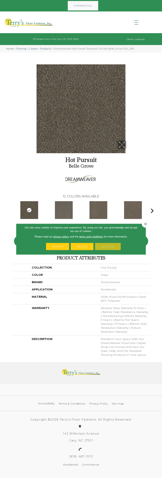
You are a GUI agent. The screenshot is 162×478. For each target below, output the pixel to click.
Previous (10, 210)
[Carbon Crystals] (64, 210)
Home (10, 48)
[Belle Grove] (29, 210)
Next (152, 210)
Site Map (118, 403)
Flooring (21, 48)
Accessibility (46, 403)
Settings (108, 246)
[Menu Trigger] (136, 22)
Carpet (33, 48)
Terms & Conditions (71, 403)
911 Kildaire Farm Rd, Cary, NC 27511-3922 (56, 39)
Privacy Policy (98, 403)
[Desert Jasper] (133, 210)
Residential (70, 464)
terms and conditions (91, 236)
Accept (57, 246)
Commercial (90, 464)
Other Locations (136, 39)
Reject (82, 246)
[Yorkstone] (98, 210)
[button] (83, 5)
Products (45, 48)
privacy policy (61, 236)
